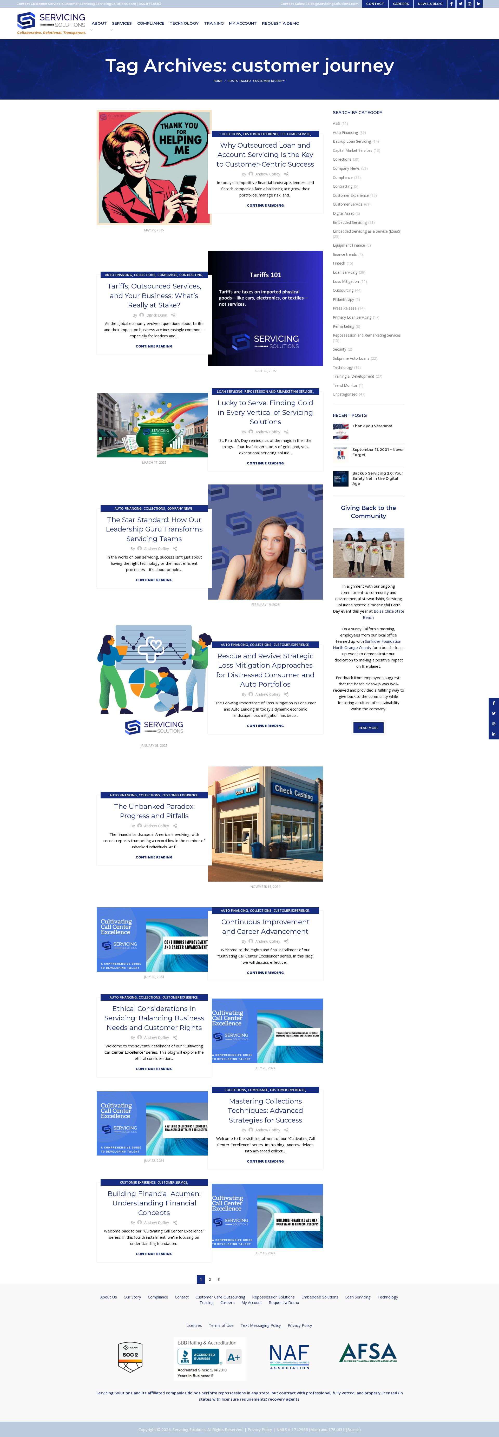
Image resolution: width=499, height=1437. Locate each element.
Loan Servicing (229, 391)
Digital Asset (343, 213)
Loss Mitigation (346, 281)
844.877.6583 (150, 4)
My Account (251, 1302)
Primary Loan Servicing (352, 317)
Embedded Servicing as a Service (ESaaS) (367, 231)
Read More (368, 727)
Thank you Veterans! (372, 426)
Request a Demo (284, 1302)
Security (339, 349)
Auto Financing (118, 275)
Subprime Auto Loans (351, 358)
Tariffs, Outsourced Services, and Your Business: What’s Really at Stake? (154, 295)
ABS (336, 123)
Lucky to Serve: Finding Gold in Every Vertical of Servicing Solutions (265, 412)
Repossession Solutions (273, 1297)
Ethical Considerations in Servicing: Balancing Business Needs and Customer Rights (154, 1018)
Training (206, 1302)
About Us (108, 1297)
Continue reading (265, 205)
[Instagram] (470, 4)
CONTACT (375, 4)
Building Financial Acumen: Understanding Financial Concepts (154, 1203)
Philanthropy (343, 299)
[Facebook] (451, 4)
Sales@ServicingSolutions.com (331, 4)
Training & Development (353, 376)
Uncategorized (345, 394)
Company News (180, 508)
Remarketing (343, 326)
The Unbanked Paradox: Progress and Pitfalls (154, 811)
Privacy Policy (300, 1325)
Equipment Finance (349, 245)
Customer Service (295, 134)
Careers (227, 1302)
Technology (343, 367)
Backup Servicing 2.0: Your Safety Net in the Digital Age (377, 478)
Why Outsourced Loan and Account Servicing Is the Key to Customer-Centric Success (265, 154)
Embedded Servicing (350, 222)
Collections (230, 134)
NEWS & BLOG (430, 4)
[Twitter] (460, 4)
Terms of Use (221, 1325)
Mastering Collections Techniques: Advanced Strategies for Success (265, 1110)
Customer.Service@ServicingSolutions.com (99, 4)
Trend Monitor (345, 385)
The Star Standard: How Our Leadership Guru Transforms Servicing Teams (154, 529)
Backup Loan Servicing (352, 141)
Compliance (167, 275)
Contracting (190, 275)
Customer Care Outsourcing (220, 1297)
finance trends (345, 254)
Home (218, 81)
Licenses (194, 1325)
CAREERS (401, 4)
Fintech (339, 263)
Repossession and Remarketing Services (279, 391)
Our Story (132, 1297)
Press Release (345, 308)
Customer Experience (261, 134)
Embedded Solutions (319, 1297)
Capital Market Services (352, 150)
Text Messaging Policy (260, 1325)
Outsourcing (343, 290)
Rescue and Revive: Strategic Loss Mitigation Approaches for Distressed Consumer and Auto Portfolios (265, 670)
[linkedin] (479, 4)
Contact (182, 1297)
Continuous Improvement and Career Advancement (265, 926)
